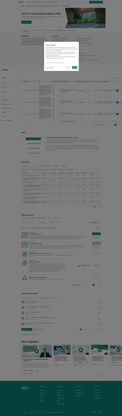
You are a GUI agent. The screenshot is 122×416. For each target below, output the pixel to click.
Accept (74, 67)
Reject (68, 67)
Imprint (63, 63)
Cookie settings (50, 67)
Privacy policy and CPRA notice (52, 63)
